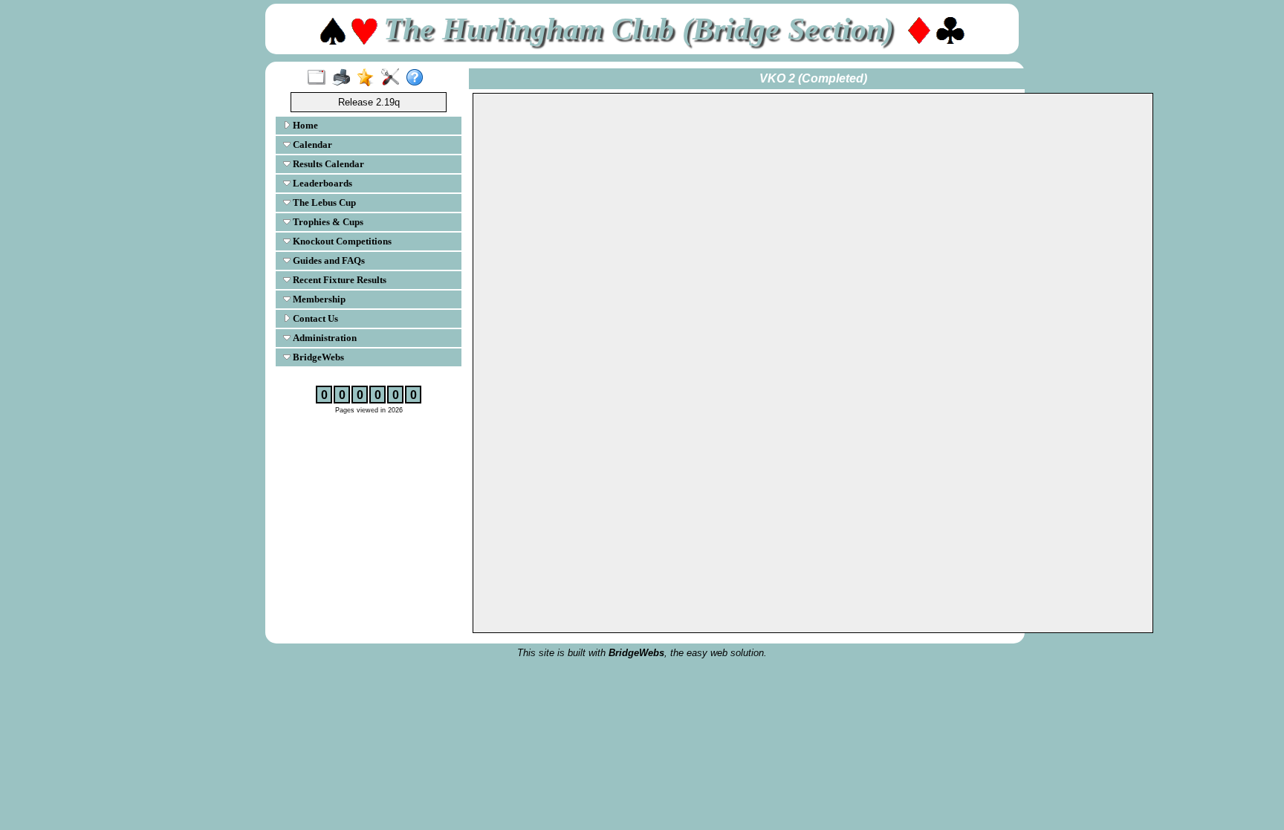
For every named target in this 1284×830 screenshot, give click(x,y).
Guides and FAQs (328, 260)
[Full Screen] (320, 78)
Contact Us (314, 318)
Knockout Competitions (341, 241)
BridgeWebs (317, 357)
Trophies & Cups (327, 221)
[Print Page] (344, 78)
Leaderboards (321, 183)
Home (304, 125)
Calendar (311, 144)
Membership (318, 299)
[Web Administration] (393, 78)
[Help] (418, 78)
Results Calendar (327, 163)
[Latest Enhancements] (369, 78)
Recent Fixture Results (338, 279)
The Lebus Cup (323, 202)
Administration (324, 337)
